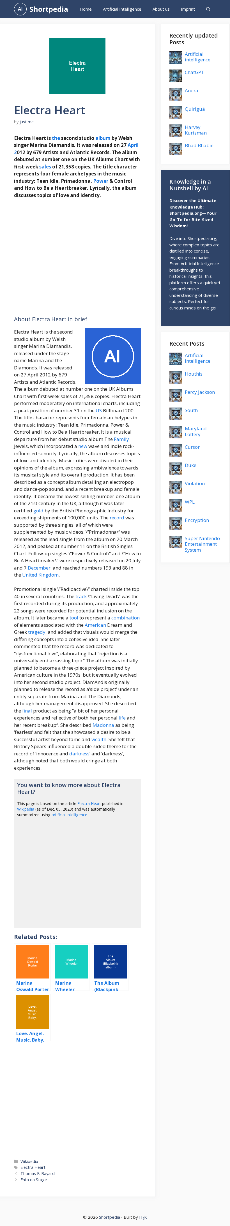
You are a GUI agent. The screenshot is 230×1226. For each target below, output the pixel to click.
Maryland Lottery (196, 431)
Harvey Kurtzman (196, 130)
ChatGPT (194, 72)
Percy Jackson (200, 392)
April (133, 145)
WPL (190, 502)
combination (125, 617)
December (39, 568)
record (117, 517)
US (99, 410)
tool (74, 617)
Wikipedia (25, 809)
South (191, 410)
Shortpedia (48, 9)
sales (45, 166)
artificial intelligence (69, 814)
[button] (208, 9)
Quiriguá (195, 109)
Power (100, 181)
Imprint (188, 9)
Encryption (197, 520)
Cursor (192, 447)
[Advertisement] (77, 257)
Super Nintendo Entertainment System (202, 544)
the (56, 138)
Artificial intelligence (197, 57)
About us (161, 9)
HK (143, 1217)
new (82, 446)
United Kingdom (40, 575)
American (95, 625)
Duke (190, 465)
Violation (195, 483)
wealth (98, 739)
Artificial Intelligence (122, 9)
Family (121, 439)
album (103, 138)
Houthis (194, 374)
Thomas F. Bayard (37, 1173)
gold (38, 510)
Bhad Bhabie (199, 145)
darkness (79, 753)
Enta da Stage (33, 1179)
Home (86, 9)
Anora (191, 90)
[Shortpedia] (20, 9)
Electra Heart (89, 803)
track (81, 596)
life (122, 717)
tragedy (36, 632)
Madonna (103, 725)
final (27, 710)
